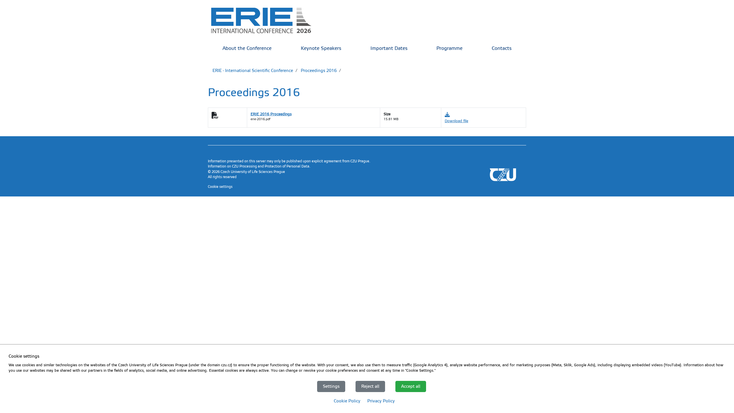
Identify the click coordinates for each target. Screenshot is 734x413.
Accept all (410, 386)
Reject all (370, 386)
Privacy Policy (381, 401)
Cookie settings (220, 187)
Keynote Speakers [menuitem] (321, 48)
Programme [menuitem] (449, 48)
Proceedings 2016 (318, 70)
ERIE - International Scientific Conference (252, 70)
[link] (265, 20)
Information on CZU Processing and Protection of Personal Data (258, 166)
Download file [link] (456, 121)
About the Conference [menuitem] (247, 48)
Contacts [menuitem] (502, 48)
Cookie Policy (347, 401)
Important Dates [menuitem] (388, 48)
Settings (331, 386)
